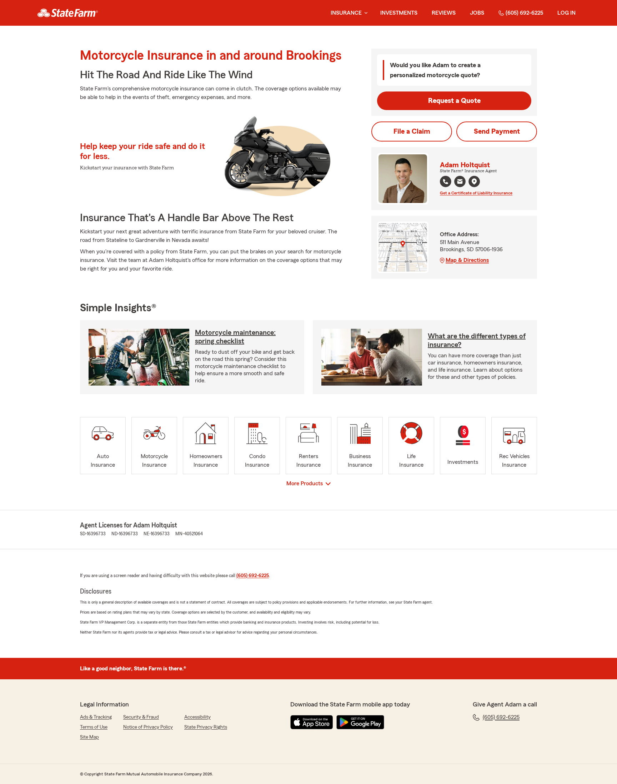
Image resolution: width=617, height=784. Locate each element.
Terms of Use (93, 727)
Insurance (346, 13)
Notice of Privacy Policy (148, 727)
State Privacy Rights (205, 727)
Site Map (89, 737)
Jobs (477, 13)
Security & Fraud (141, 717)
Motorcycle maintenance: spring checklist (235, 337)
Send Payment (497, 131)
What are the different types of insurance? (477, 340)
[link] (67, 13)
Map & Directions (467, 260)
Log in (566, 13)
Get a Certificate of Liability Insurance (476, 193)
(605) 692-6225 (524, 13)
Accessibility (197, 717)
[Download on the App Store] (311, 722)
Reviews (444, 13)
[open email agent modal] (460, 182)
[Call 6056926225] (445, 181)
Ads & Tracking (96, 717)
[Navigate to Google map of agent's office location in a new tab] (474, 181)
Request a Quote (454, 100)
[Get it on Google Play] (360, 722)
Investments (398, 13)
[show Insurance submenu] (364, 13)
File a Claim (411, 131)
